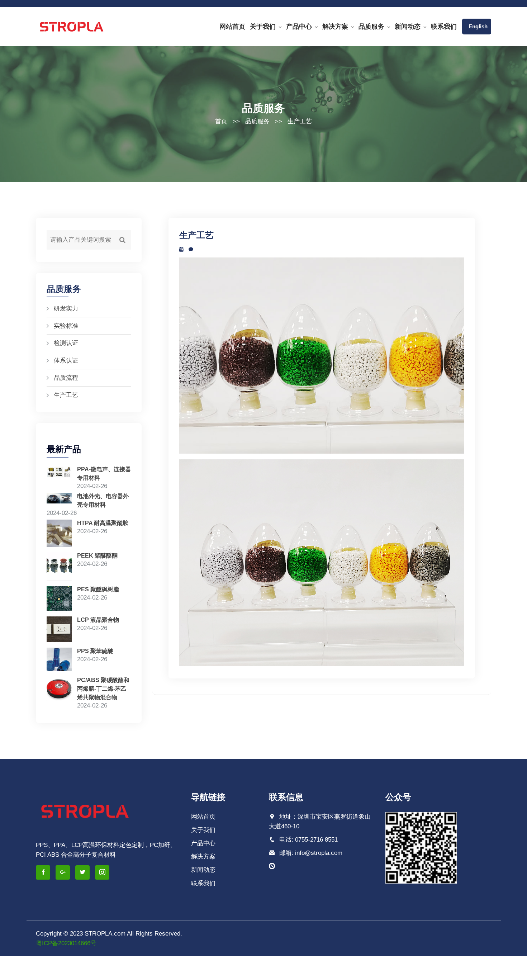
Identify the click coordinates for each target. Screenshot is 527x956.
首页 (221, 121)
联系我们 (444, 26)
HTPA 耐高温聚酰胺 (102, 523)
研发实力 (66, 308)
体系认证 (66, 360)
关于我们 (263, 26)
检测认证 (66, 343)
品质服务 (371, 26)
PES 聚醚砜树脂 (98, 589)
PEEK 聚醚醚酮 (97, 556)
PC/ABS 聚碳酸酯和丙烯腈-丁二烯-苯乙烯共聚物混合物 (103, 688)
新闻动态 (408, 26)
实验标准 (66, 325)
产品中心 (299, 26)
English (477, 26)
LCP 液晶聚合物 (98, 620)
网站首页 (232, 26)
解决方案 (335, 26)
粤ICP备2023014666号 (66, 943)
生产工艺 (300, 121)
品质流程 (66, 377)
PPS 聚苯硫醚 (95, 651)
